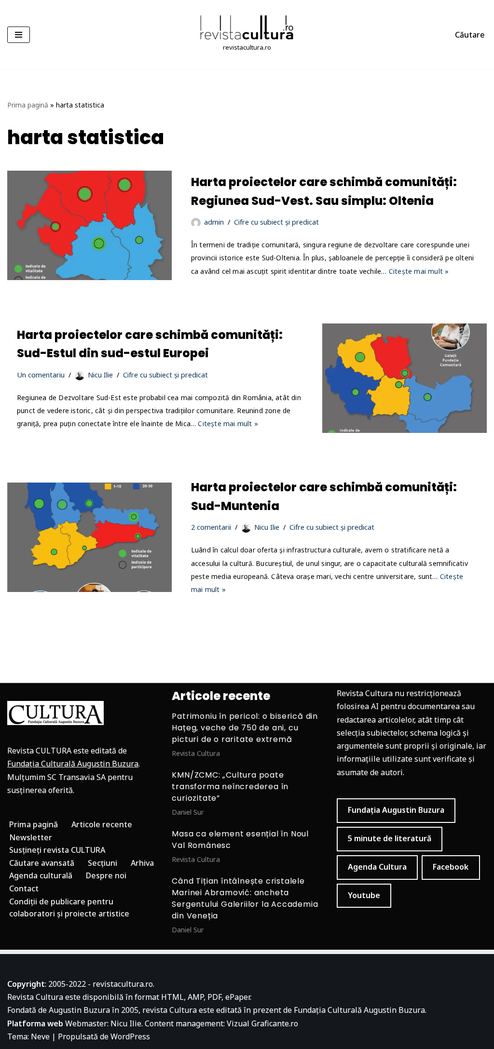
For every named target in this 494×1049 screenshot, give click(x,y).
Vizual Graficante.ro (262, 1023)
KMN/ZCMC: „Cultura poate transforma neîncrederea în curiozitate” (230, 786)
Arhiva (142, 863)
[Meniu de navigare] (18, 35)
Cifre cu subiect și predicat (276, 222)
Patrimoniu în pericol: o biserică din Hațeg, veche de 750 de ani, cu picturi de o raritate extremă (245, 728)
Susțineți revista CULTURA (57, 850)
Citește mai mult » (419, 271)
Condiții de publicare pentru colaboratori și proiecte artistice (69, 907)
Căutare (470, 34)
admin (214, 222)
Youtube (364, 895)
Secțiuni (102, 863)
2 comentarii (211, 527)
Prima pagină (27, 104)
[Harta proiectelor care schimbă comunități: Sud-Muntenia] (89, 537)
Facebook (450, 866)
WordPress (130, 1036)
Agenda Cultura (377, 866)
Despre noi (106, 875)
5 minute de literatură (389, 838)
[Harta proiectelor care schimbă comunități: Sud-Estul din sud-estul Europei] (404, 378)
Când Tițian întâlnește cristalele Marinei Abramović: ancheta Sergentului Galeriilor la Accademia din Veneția (245, 898)
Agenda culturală (40, 875)
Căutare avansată (41, 863)
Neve (40, 1036)
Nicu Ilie (100, 374)
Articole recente (101, 824)
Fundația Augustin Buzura (396, 810)
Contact (24, 888)
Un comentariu (41, 374)
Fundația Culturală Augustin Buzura (72, 763)
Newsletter (30, 837)
